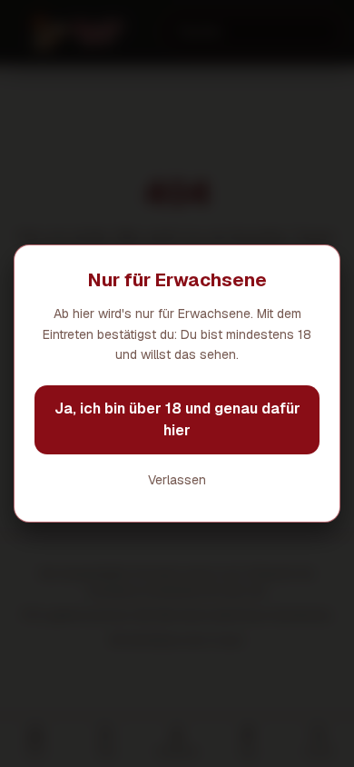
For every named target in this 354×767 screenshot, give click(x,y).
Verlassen (177, 480)
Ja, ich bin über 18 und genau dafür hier (177, 419)
